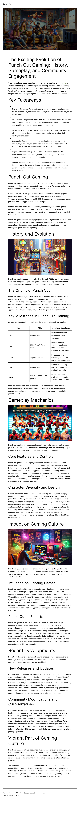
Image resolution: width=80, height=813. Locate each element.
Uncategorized (29, 793)
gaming (64, 83)
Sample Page (7, 4)
